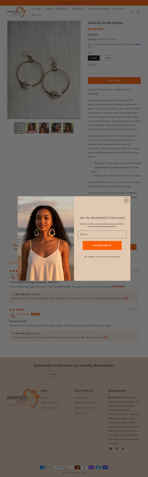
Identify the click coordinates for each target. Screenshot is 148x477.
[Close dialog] (126, 200)
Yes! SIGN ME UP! (102, 245)
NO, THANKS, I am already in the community (102, 257)
